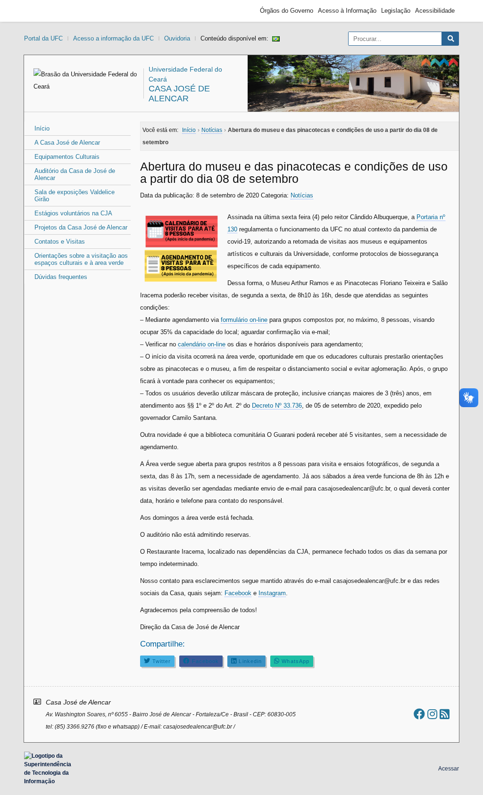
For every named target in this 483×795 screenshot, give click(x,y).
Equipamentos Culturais (67, 156)
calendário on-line (201, 344)
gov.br (45, 11)
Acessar (448, 768)
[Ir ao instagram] (432, 714)
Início (42, 128)
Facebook (238, 593)
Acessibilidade (435, 10)
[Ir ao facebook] (419, 714)
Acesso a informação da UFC (113, 38)
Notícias (302, 195)
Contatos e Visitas (59, 241)
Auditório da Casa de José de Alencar (74, 174)
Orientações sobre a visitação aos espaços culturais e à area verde (81, 259)
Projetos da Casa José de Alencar (80, 227)
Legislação (395, 10)
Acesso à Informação (347, 10)
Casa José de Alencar (179, 93)
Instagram (272, 593)
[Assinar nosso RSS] (445, 714)
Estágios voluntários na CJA (73, 213)
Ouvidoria (177, 38)
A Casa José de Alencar (67, 142)
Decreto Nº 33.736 (277, 405)
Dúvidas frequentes (60, 276)
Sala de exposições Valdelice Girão (74, 196)
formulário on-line (244, 319)
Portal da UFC (43, 38)
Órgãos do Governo (286, 10)
